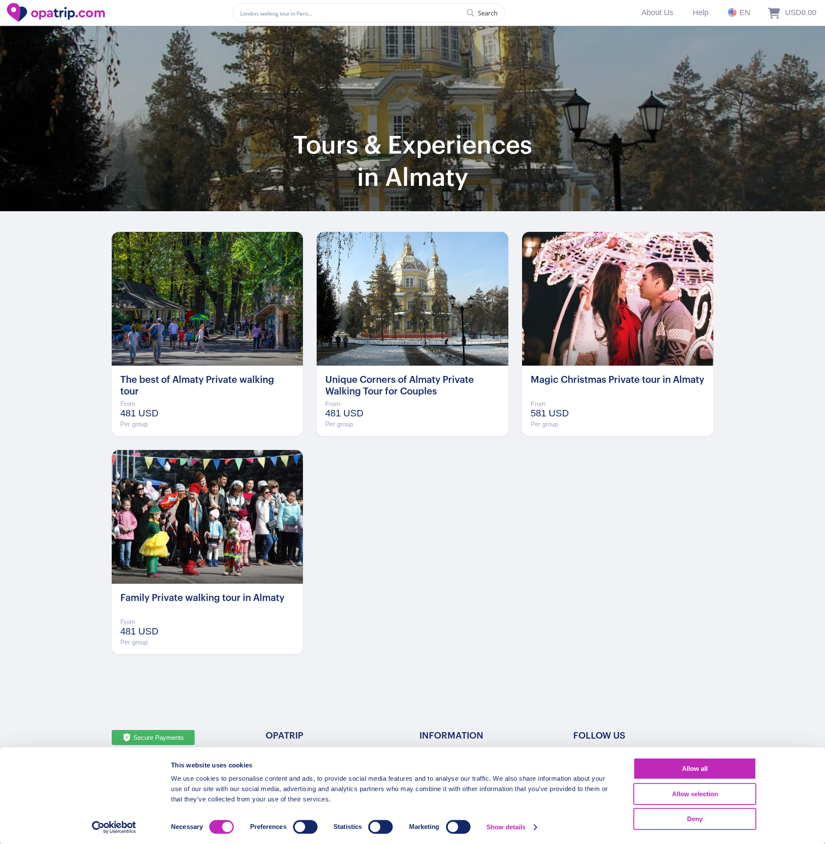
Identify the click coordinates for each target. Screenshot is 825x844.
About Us (657, 12)
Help (701, 12)
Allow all (695, 768)
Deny (695, 818)
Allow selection (695, 794)
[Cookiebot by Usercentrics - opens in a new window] (114, 827)
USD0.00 (800, 12)
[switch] (305, 827)
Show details (506, 827)
